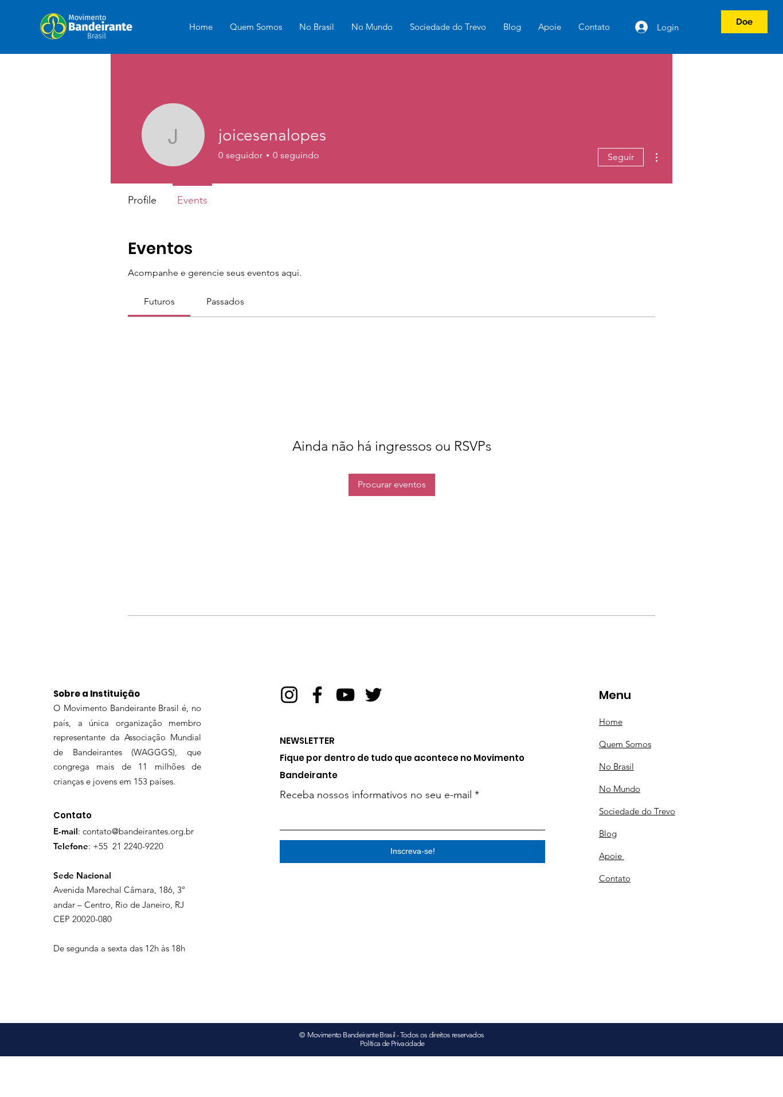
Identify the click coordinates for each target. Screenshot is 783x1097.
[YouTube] (345, 695)
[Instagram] (289, 695)
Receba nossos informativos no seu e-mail (376, 795)
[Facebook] (317, 695)
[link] (159, 301)
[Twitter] (373, 695)
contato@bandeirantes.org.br (138, 831)
